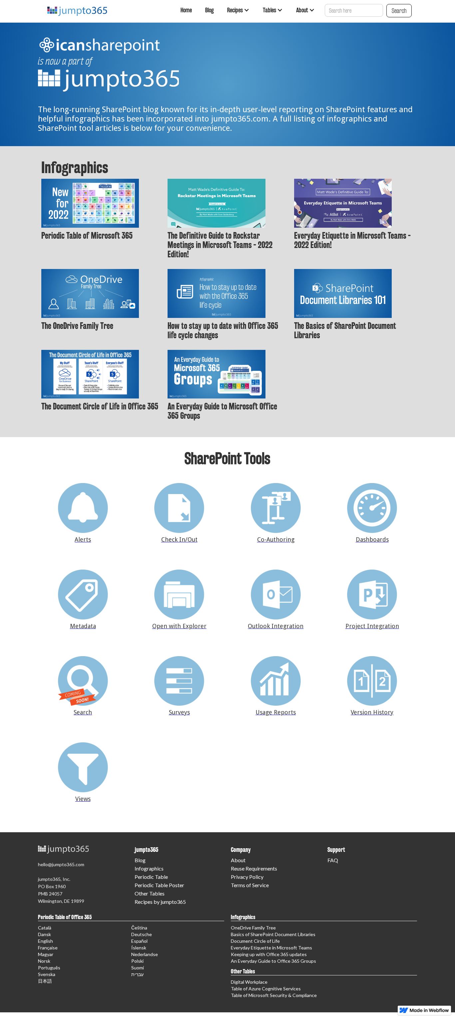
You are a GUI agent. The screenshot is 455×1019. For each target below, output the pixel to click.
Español (139, 941)
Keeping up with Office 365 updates (269, 954)
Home (186, 10)
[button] (238, 10)
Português (49, 967)
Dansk (44, 934)
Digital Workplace (249, 982)
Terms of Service (250, 885)
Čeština (139, 927)
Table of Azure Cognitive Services (266, 988)
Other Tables (150, 893)
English (45, 941)
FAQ (332, 860)
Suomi (137, 967)
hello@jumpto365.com (61, 864)
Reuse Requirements (254, 868)
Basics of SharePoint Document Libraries (273, 934)
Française (48, 947)
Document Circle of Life (255, 941)
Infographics (149, 868)
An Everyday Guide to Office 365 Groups (273, 961)
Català (44, 927)
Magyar (45, 954)
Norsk (44, 961)
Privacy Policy (247, 877)
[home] (76, 8)
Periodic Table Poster (159, 885)
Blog (209, 10)
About (238, 860)
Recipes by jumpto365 (160, 901)
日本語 (45, 981)
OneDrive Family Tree (253, 927)
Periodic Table (151, 877)
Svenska (46, 974)
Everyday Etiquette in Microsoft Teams (271, 947)
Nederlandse (144, 954)
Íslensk (138, 947)
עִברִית (137, 974)
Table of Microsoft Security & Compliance (274, 995)
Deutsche (141, 934)
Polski (137, 961)
